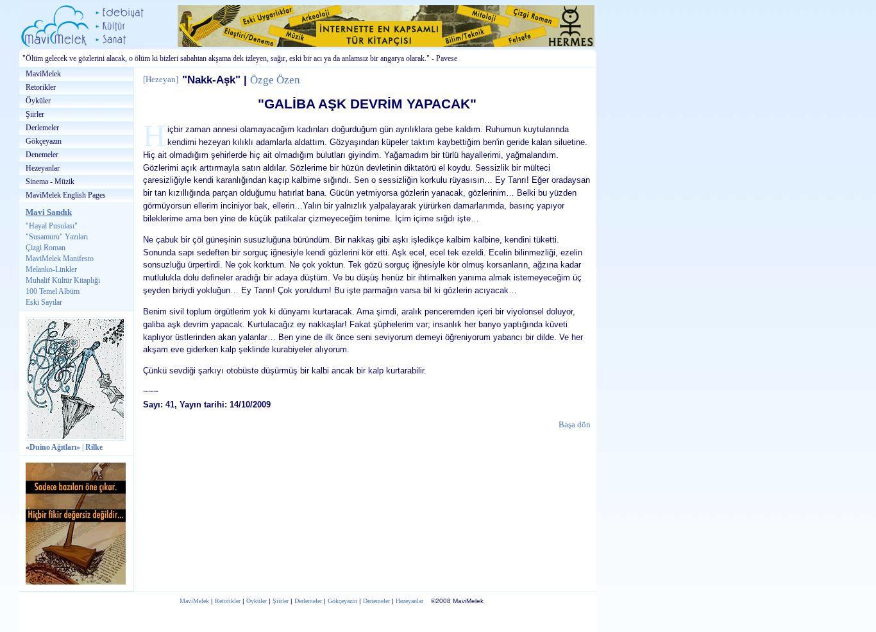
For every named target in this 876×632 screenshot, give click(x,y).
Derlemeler (42, 127)
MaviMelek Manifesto (60, 258)
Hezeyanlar (43, 168)
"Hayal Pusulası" (52, 225)
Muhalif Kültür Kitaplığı (63, 280)
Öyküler (38, 100)
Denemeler (42, 154)
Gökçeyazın (44, 141)
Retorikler (41, 87)
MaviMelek (43, 73)
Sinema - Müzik (50, 181)
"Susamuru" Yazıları (57, 236)
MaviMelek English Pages (66, 195)
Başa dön (575, 424)
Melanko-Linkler (51, 269)
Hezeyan (161, 79)
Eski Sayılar (44, 302)
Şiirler (35, 114)
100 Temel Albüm (53, 291)
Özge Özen (275, 80)
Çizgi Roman (45, 247)
